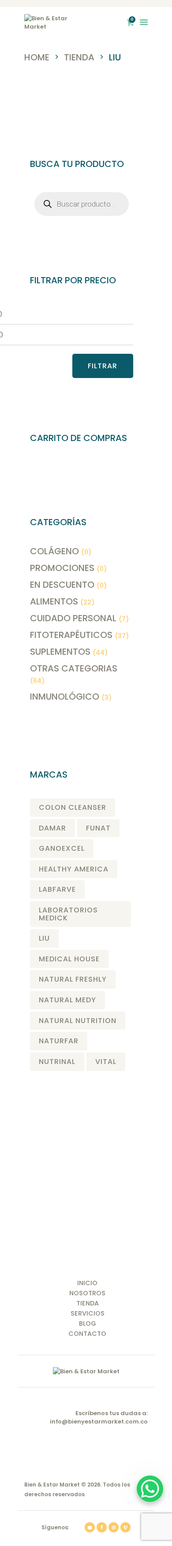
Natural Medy (67, 1000)
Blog (87, 1323)
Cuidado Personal (73, 618)
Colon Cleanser (72, 807)
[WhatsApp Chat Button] (150, 1489)
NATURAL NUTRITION (77, 1021)
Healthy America (73, 869)
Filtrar (102, 366)
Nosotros (87, 1293)
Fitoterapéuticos (71, 635)
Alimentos (54, 601)
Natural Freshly (73, 979)
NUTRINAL (57, 1062)
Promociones (62, 568)
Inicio (87, 1283)
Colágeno (54, 551)
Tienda (79, 57)
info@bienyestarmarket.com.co (99, 1421)
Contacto (87, 1333)
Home (36, 57)
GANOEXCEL (62, 848)
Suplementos (60, 651)
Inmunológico (64, 696)
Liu (44, 938)
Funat (98, 828)
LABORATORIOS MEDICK (68, 914)
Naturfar (59, 1041)
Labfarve (57, 889)
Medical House (69, 959)
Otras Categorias (73, 668)
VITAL (105, 1062)
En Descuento (62, 584)
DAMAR (52, 828)
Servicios (88, 1313)
